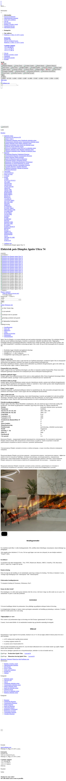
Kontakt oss (7, 671)
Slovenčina (36, 71)
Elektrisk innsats (8, 689)
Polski (58, 69)
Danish (42, 65)
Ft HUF (35, 78)
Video (5, 332)
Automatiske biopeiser (10, 712)
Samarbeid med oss (9, 26)
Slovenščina (52, 71)
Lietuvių (31, 69)
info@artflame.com (6, 747)
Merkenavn (7, 330)
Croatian (31, 65)
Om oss (6, 21)
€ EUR (19, 78)
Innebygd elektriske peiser (11, 688)
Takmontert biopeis (9, 707)
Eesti (16, 67)
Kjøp (2, 301)
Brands (6, 177)
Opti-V (6, 682)
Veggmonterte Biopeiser (10, 703)
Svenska (19, 73)
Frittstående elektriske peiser (11, 683)
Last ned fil (28, 653)
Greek (59, 67)
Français (49, 67)
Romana (22, 71)
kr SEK (56, 78)
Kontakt (6, 59)
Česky (20, 65)
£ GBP (24, 78)
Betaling (3, 133)
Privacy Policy (8, 668)
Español (37, 67)
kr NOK (41, 78)
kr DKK (14, 78)
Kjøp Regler (7, 23)
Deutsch (53, 65)
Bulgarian (9, 65)
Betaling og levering (9, 333)
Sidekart (6, 673)
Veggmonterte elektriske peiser (12, 685)
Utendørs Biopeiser (9, 714)
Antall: (2, 298)
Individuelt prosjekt (9, 27)
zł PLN (46, 78)
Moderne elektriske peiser (11, 692)
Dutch (7, 67)
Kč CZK (9, 78)
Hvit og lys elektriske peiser (11, 691)
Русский (31, 73)
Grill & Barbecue (8, 172)
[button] (4, 80)
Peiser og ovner (8, 174)
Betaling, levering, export (11, 24)
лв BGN (3, 78)
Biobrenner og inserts (10, 711)
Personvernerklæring (9, 16)
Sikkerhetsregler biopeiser (11, 18)
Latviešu (20, 69)
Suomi (7, 73)
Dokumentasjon (8, 336)
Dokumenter (7, 335)
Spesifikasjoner (8, 327)
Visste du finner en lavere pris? (10, 293)
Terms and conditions (10, 19)
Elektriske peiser (8, 135)
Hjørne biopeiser (8, 704)
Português (10, 71)
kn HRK (30, 78)
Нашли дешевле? (6, 292)
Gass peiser (7, 171)
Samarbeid (7, 56)
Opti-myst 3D (8, 680)
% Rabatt (6, 176)
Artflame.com (8, 243)
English (26, 67)
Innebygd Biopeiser (9, 706)
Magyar (42, 69)
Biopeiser (6, 152)
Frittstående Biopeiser (10, 701)
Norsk (49, 69)
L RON (51, 78)
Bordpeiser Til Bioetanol (10, 709)
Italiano (8, 69)
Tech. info (7, 329)
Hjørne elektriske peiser (10, 686)
